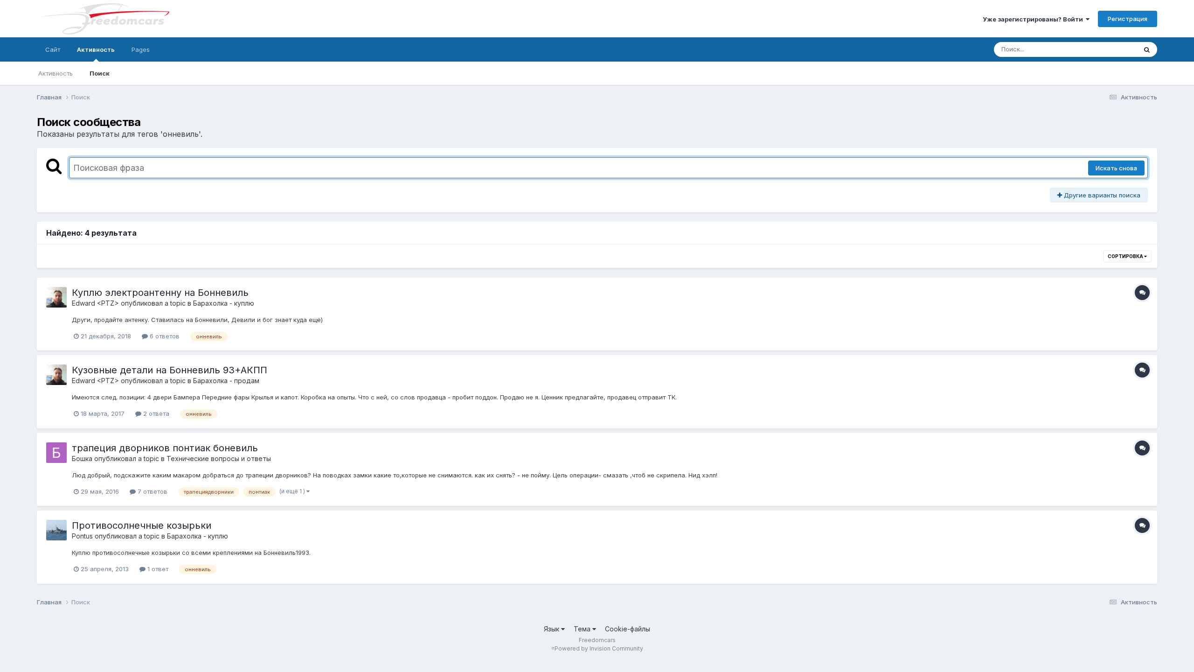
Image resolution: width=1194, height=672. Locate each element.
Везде (1115, 49)
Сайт (52, 49)
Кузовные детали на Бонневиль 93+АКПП (169, 370)
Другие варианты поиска (1101, 195)
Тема (583, 629)
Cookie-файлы (627, 629)
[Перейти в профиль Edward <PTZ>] (56, 297)
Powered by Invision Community (599, 648)
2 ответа (155, 413)
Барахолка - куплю (223, 303)
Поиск (100, 73)
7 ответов (151, 491)
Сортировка (1126, 256)
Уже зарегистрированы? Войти (1034, 19)
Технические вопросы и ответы (219, 458)
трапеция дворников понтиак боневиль (165, 448)
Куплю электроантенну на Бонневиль (160, 292)
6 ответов (164, 336)
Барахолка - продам (226, 381)
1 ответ (157, 569)
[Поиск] (1147, 49)
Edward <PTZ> (95, 303)
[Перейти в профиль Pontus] (56, 530)
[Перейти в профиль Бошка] (56, 452)
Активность (96, 49)
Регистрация (1127, 18)
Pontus (82, 536)
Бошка (82, 458)
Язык (552, 629)
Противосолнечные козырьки (141, 525)
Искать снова (1116, 168)
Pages (141, 49)
